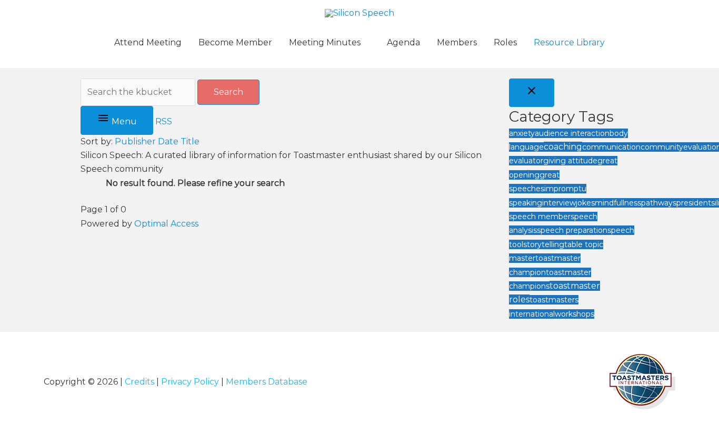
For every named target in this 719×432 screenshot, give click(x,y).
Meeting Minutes (325, 42)
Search (228, 92)
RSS (163, 121)
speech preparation (572, 230)
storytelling (543, 244)
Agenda (403, 42)
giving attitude (570, 160)
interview (559, 203)
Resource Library (569, 42)
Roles (505, 42)
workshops (574, 314)
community (662, 147)
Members (457, 42)
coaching (563, 147)
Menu (123, 121)
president (693, 203)
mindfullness (618, 203)
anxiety (522, 133)
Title (190, 141)
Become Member (235, 42)
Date (168, 141)
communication (611, 147)
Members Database (266, 382)
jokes (585, 203)
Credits (139, 382)
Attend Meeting (148, 42)
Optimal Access (166, 224)
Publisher (135, 141)
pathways (658, 203)
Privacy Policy (190, 382)
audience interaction (572, 133)
